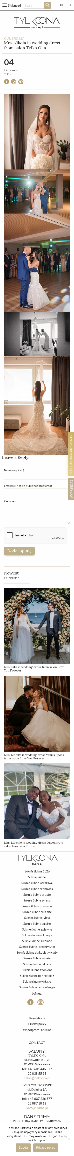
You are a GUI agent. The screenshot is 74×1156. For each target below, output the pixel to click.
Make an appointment (71, 455)
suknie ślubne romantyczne (37, 946)
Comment (10, 501)
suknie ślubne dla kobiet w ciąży (37, 952)
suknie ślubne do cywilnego (37, 987)
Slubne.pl (14, 5)
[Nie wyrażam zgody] (69, 1139)
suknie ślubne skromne (37, 941)
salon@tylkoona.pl (37, 1078)
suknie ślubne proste (37, 894)
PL (62, 5)
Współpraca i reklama (37, 1030)
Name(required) (14, 470)
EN (68, 5)
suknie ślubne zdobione (37, 970)
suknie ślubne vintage (37, 981)
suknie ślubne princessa (37, 906)
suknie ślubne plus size (37, 912)
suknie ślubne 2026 (37, 871)
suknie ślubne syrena (37, 900)
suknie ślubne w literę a (37, 935)
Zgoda (23, 1147)
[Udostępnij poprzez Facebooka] (6, 83)
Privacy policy (37, 1024)
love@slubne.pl (37, 1108)
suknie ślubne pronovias (37, 889)
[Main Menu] (4, 5)
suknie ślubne (37, 877)
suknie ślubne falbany (37, 964)
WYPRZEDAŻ (71, 489)
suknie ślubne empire (37, 923)
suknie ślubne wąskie (37, 958)
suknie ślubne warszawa (37, 883)
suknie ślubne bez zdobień (37, 975)
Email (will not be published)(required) (28, 485)
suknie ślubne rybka (37, 917)
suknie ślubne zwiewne (37, 929)
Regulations (37, 1018)
